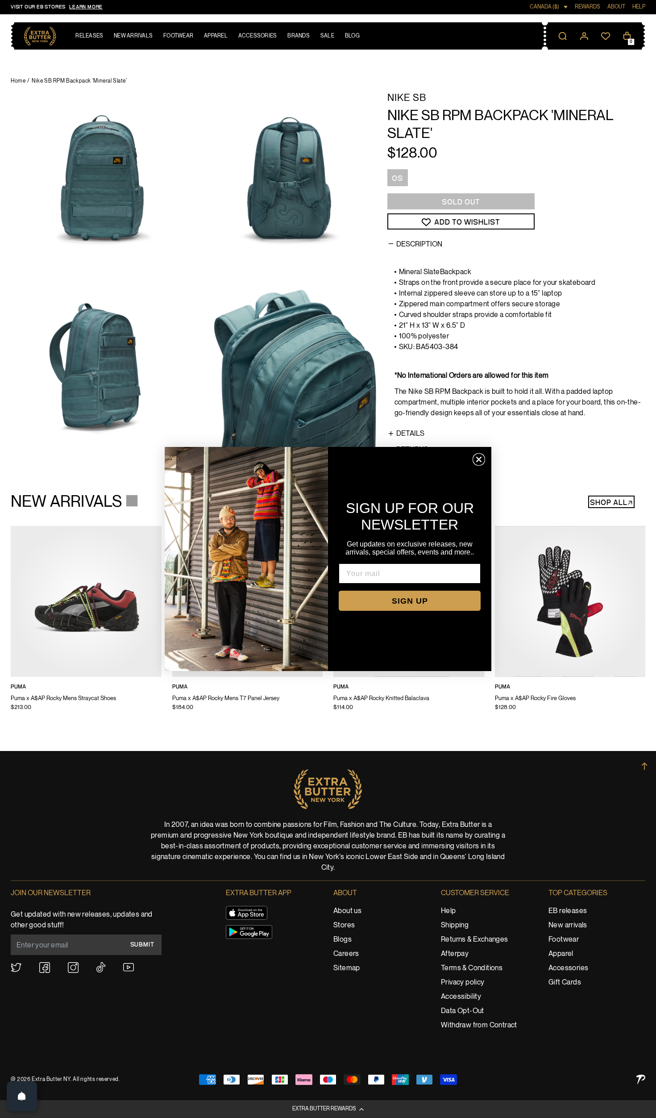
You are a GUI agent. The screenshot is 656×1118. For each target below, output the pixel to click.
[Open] (22, 1096)
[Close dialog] (478, 459)
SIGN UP (410, 601)
